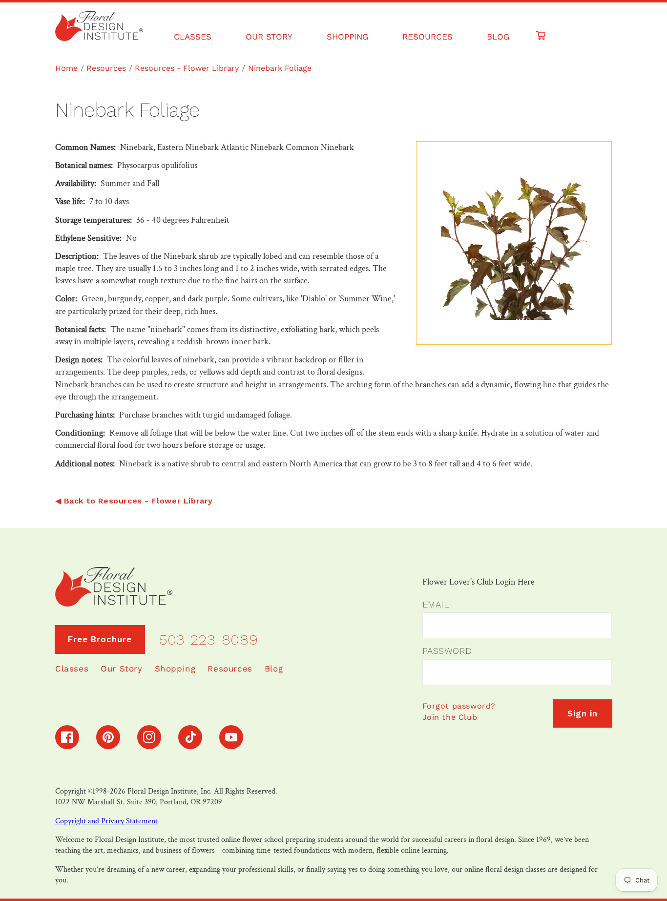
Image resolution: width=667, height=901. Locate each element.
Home (66, 68)
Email (435, 604)
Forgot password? (459, 706)
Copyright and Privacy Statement (106, 821)
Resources (106, 68)
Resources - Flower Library (187, 68)
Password (447, 651)
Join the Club (450, 717)
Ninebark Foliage (280, 68)
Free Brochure (100, 639)
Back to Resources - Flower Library (138, 500)
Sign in (582, 713)
